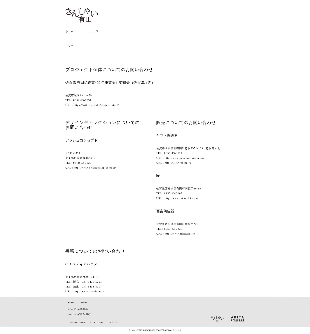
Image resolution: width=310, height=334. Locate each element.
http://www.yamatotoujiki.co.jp (185, 158)
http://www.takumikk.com (181, 198)
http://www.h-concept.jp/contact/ (95, 167)
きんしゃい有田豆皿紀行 (78, 309)
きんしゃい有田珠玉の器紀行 (79, 314)
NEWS (84, 302)
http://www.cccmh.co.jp (89, 291)
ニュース (93, 31)
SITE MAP (98, 322)
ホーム (69, 31)
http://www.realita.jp (178, 162)
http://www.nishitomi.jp (180, 233)
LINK (111, 322)
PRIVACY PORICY (79, 322)
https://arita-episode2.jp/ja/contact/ (96, 105)
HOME (71, 302)
